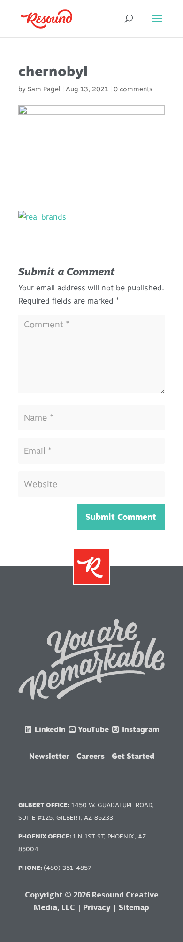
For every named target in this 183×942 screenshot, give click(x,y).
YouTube (93, 729)
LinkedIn (49, 729)
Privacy (97, 907)
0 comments (133, 89)
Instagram (140, 729)
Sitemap (134, 907)
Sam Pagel (44, 89)
